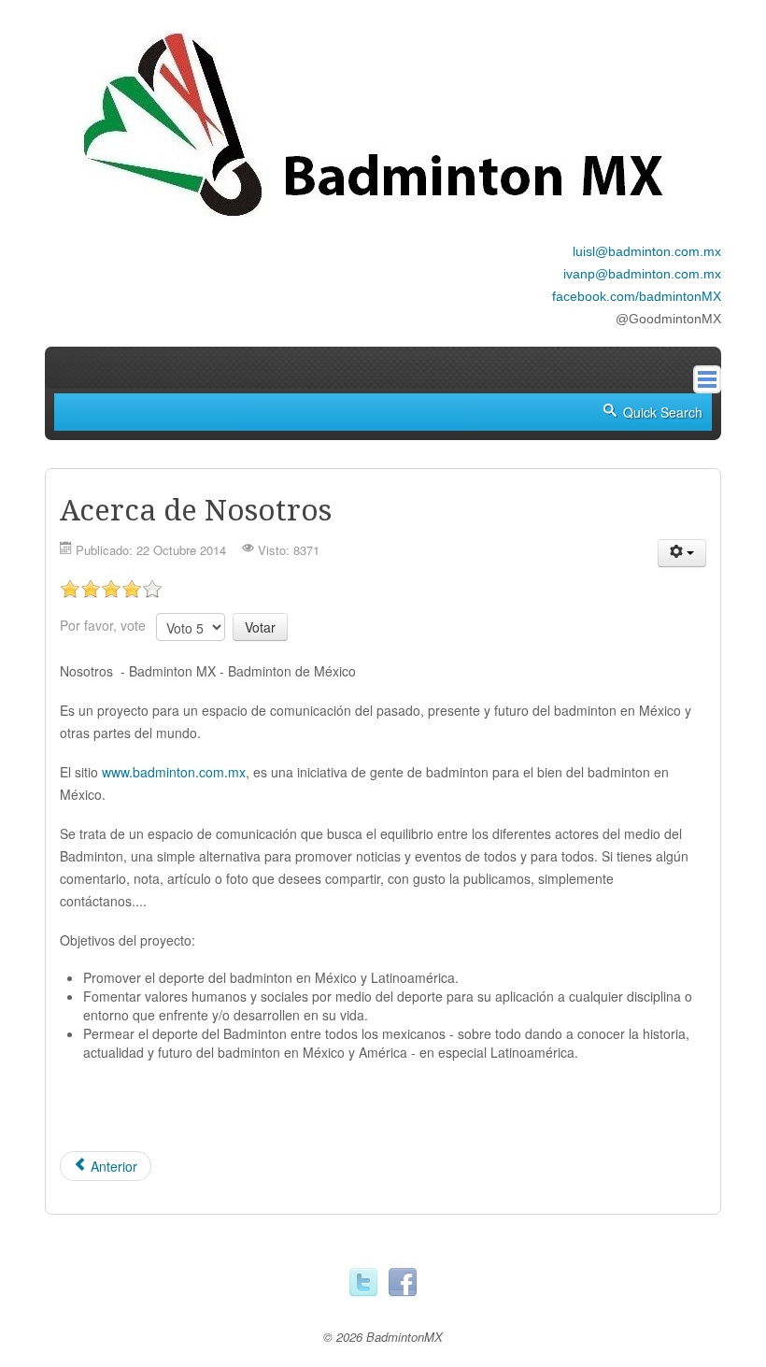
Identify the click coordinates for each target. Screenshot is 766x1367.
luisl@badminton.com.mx (647, 251)
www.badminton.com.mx (174, 771)
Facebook (403, 1283)
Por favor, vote (103, 625)
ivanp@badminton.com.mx (642, 273)
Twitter (363, 1283)
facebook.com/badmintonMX (636, 296)
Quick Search (662, 412)
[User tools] (682, 553)
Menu (707, 379)
